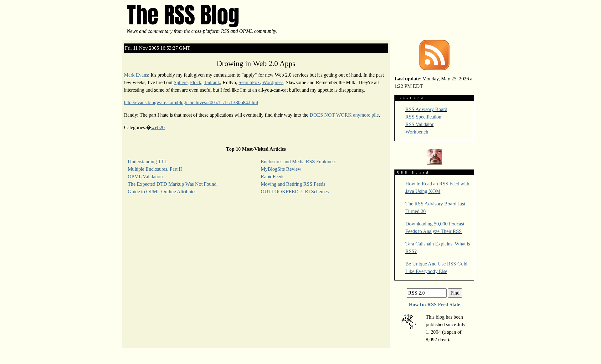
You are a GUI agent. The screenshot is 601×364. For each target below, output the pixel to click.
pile (375, 115)
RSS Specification (423, 116)
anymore (361, 115)
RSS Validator (419, 124)
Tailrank (212, 82)
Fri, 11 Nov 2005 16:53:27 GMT (157, 48)
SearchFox (249, 82)
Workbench (416, 131)
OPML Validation (145, 176)
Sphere (180, 82)
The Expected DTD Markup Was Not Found (172, 184)
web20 (158, 127)
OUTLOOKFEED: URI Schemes (295, 191)
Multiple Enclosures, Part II (155, 169)
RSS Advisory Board (426, 109)
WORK (344, 115)
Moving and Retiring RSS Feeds (293, 184)
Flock (195, 82)
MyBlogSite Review (281, 169)
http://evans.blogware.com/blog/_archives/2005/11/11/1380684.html (191, 102)
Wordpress (272, 82)
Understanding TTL (147, 161)
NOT (329, 115)
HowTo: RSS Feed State (434, 304)
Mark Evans (136, 75)
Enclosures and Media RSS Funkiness (298, 161)
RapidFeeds (272, 176)
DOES (316, 115)
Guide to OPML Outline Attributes (162, 191)
